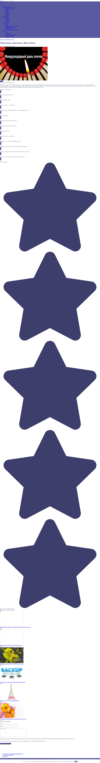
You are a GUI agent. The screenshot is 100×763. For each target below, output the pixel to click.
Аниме (7, 37)
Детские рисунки (7, 6)
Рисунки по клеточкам (10, 34)
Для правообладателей (8, 755)
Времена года (8, 9)
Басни (6, 25)
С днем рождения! (9, 36)
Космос (7, 14)
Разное (4, 31)
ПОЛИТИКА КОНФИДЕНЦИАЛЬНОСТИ (13, 753)
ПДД (6, 22)
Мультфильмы (8, 28)
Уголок (7, 20)
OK (76, 761)
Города (7, 10)
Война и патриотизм (10, 7)
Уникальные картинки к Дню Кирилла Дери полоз (12, 663)
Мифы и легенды (9, 27)
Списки (7, 18)
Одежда (7, 15)
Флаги (6, 32)
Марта (1, 81)
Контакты (5, 756)
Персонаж (7, 21)
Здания (7, 11)
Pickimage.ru (3, 2)
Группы (7, 17)
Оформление (6, 16)
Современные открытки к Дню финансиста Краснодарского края (15, 627)
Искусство (5, 23)
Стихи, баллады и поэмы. (11, 29)
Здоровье (7, 12)
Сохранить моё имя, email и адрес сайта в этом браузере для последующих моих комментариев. (24, 741)
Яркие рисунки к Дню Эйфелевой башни (9, 700)
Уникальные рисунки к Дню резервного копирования (12, 682)
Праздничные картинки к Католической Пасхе (11, 645)
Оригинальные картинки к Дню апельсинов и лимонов (13, 719)
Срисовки (7, 33)
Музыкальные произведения (12, 26)
